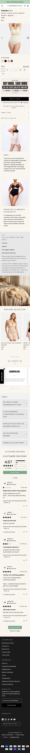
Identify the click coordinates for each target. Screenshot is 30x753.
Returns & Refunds (7, 672)
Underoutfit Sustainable (9, 666)
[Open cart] (27, 6)
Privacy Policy (6, 652)
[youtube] (14, 719)
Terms (4, 675)
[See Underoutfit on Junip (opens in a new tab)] (18, 631)
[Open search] (24, 6)
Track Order (5, 655)
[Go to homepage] (15, 6)
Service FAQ (5, 649)
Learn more (25, 102)
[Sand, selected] (2, 61)
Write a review (15, 472)
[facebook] (3, 719)
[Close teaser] (4, 369)
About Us (4, 663)
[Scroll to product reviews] (15, 11)
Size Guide (26, 66)
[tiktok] (9, 719)
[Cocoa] (11, 61)
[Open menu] (2, 6)
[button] (28, 38)
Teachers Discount (7, 684)
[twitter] (11, 719)
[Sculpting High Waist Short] (11, 331)
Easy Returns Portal (8, 643)
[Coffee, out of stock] (8, 61)
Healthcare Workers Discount (11, 681)
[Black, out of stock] (5, 61)
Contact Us (5, 646)
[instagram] (6, 719)
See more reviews (15, 627)
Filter (15, 478)
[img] (11, 484)
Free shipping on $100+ (15, 1)
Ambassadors (6, 678)
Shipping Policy (6, 669)
